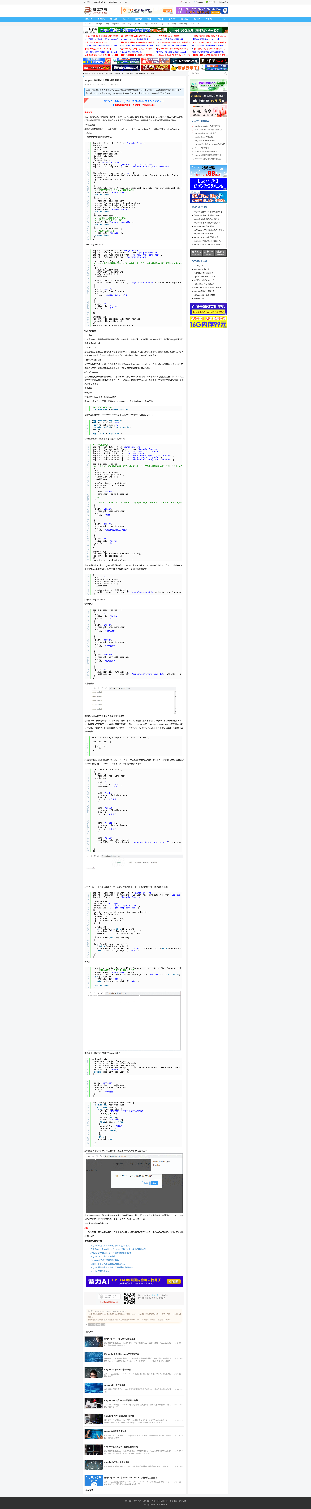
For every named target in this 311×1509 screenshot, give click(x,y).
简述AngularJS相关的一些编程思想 (119, 1339)
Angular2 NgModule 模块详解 (117, 1370)
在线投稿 (182, 1501)
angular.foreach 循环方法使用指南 (207, 126)
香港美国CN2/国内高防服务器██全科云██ (101, 55)
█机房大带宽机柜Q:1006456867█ (206, 39)
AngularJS (115, 24)
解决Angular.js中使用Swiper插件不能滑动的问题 (211, 230)
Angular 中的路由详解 (100, 1271)
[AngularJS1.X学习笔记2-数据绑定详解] (93, 1403)
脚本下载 (138, 19)
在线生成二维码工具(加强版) (204, 295)
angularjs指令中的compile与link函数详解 (210, 144)
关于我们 (128, 1501)
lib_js (130, 24)
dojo (168, 24)
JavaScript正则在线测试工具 (204, 291)
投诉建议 (173, 1501)
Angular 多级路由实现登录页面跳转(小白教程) (110, 1246)
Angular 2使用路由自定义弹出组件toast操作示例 (111, 1253)
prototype (99, 24)
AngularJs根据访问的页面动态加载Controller (211, 159)
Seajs (162, 24)
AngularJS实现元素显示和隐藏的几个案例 (210, 155)
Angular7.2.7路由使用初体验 (103, 1256)
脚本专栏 (126, 19)
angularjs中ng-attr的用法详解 (204, 226)
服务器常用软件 (99, 2)
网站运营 (197, 19)
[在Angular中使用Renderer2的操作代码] (93, 1357)
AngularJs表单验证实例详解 (116, 1462)
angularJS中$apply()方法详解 (205, 133)
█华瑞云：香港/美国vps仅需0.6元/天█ (171, 52)
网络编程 (113, 19)
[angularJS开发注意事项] (93, 1388)
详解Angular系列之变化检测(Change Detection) (211, 215)
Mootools (154, 24)
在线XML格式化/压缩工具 (203, 273)
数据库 (149, 19)
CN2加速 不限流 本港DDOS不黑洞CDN (136, 36)
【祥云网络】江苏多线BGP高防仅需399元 (209, 49)
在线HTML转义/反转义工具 (204, 284)
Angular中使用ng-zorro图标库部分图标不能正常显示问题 (215, 212)
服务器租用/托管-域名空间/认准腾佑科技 (208, 52)
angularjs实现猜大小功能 (115, 1431)
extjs (146, 24)
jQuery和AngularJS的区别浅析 (206, 151)
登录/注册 (186, 2)
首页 (93, 73)
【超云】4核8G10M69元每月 (132, 52)
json (123, 24)
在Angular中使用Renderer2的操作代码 (121, 1354)
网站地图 (164, 1501)
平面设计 (209, 19)
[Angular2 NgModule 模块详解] (93, 1372)
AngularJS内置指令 (202, 148)
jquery (107, 24)
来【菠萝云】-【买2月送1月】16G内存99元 (101, 39)
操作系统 (184, 19)
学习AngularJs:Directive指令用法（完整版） (211, 130)
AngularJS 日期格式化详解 (205, 141)
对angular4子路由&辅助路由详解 (105, 1260)
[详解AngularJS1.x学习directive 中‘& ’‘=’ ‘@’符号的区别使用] (93, 1480)
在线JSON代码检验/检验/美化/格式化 (207, 287)
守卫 (103, 1325)
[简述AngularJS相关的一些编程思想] (93, 1341)
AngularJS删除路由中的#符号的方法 (207, 223)
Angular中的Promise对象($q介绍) (119, 1416)
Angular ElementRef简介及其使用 (206, 237)
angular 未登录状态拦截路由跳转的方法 (108, 1264)
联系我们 (146, 1501)
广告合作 (137, 1501)
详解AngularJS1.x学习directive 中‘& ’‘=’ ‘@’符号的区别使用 (130, 1478)
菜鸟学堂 (87, 2)
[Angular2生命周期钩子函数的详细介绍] (93, 1449)
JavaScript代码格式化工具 (203, 269)
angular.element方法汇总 (204, 137)
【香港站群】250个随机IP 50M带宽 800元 (137, 46)
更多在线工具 (199, 298)
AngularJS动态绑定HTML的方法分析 (207, 241)
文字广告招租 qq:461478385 (168, 36)
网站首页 (88, 19)
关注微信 (212, 2)
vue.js (174, 24)
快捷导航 (223, 2)
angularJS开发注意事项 (114, 1385)
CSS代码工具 (198, 266)
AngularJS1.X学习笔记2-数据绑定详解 (121, 1400)
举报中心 (199, 2)
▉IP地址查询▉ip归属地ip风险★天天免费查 (137, 42)
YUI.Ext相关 (89, 24)
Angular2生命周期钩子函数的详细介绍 (121, 1447)
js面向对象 (138, 24)
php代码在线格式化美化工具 (204, 277)
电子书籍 (172, 19)
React (192, 24)
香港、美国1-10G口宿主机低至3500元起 (172, 46)
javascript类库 (118, 73)
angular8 (92, 1325)
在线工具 (123, 2)
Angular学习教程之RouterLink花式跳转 (208, 244)
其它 (198, 24)
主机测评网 (112, 2)
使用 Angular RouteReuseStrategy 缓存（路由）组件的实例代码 (118, 1249)
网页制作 (101, 19)
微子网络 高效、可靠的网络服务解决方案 (172, 49)
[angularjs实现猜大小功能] (93, 1434)
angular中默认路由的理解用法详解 (206, 219)
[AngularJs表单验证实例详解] (93, 1465)
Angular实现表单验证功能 (203, 234)
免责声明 (155, 1501)
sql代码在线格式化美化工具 (204, 280)
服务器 (160, 19)
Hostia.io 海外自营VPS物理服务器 (170, 39)
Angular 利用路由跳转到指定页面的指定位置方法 (112, 1267)
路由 (98, 1325)
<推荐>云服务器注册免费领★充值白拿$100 (101, 36)
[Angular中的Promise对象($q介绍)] (93, 1419)
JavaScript (108, 73)
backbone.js (183, 24)
